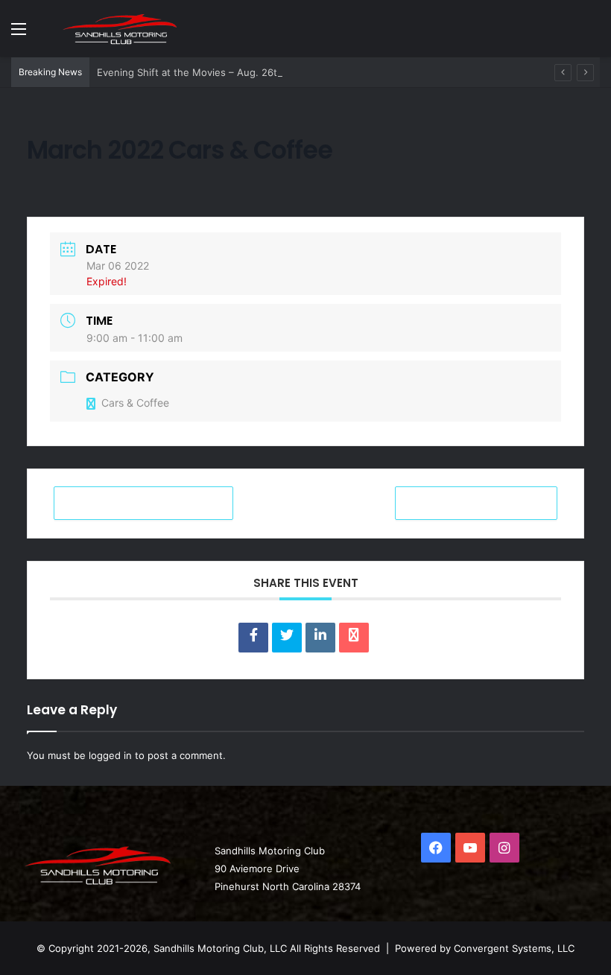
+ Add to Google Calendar (143, 503)
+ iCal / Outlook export (476, 503)
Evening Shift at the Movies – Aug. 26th (190, 72)
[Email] (354, 637)
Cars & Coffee (135, 402)
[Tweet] (287, 637)
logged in (110, 755)
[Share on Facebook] (253, 637)
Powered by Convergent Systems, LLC (484, 948)
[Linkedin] (320, 637)
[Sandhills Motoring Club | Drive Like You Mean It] (123, 28)
